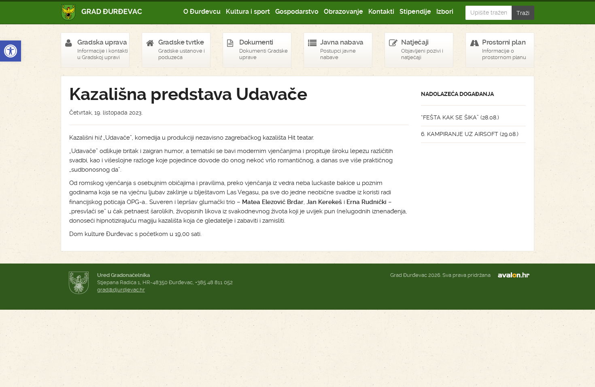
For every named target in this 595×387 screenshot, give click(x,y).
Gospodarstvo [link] (297, 11)
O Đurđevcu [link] (202, 11)
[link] (10, 51)
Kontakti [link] (381, 11)
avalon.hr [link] (516, 275)
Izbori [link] (444, 11)
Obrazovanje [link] (343, 11)
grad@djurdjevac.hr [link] (121, 290)
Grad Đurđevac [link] (102, 12)
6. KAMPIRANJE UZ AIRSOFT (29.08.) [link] (469, 134)
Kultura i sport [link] (248, 11)
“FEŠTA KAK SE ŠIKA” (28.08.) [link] (460, 117)
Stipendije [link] (415, 11)
